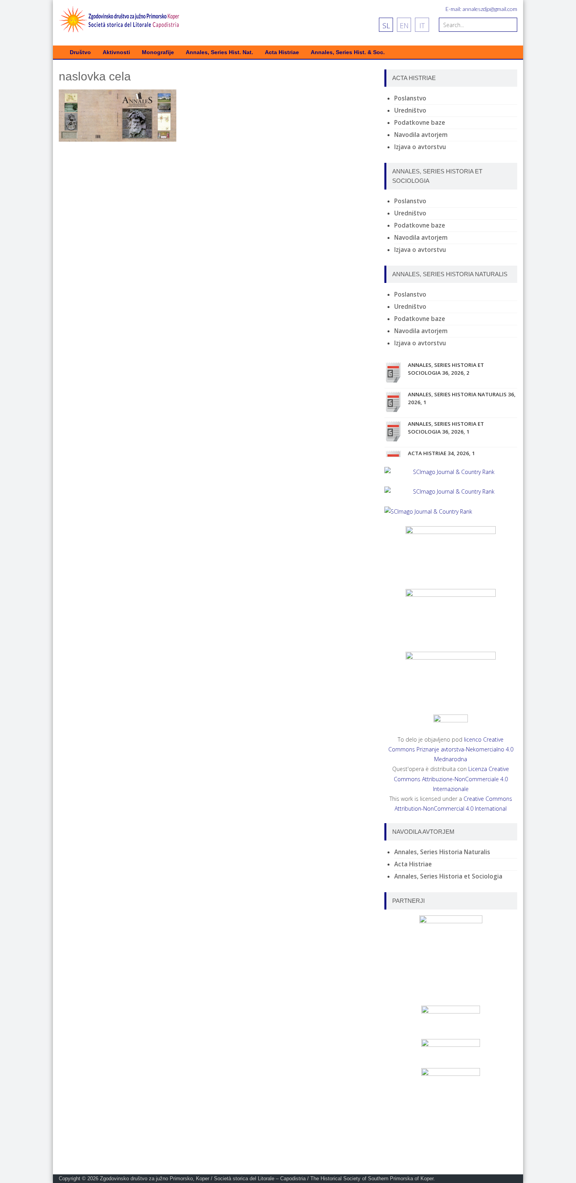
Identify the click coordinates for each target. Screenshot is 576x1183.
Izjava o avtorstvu (420, 147)
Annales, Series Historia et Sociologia (448, 876)
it (422, 25)
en (404, 25)
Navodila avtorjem (420, 135)
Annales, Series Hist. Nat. (219, 52)
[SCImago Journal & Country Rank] (450, 472)
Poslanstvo (410, 98)
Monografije (158, 52)
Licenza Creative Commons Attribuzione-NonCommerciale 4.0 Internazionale (451, 778)
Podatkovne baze (419, 122)
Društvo (80, 52)
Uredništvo (410, 110)
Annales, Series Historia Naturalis (442, 852)
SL (386, 25)
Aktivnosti (116, 52)
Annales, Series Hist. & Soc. (348, 52)
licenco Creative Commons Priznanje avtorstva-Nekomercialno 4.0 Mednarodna (450, 749)
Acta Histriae (282, 52)
